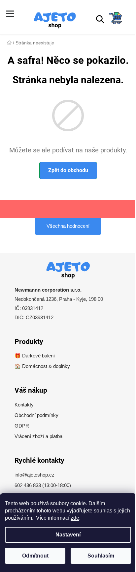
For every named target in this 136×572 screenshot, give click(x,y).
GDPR (22, 426)
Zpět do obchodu (68, 170)
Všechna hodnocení (68, 226)
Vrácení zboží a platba (38, 436)
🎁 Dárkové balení (35, 355)
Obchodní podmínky (36, 415)
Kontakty (24, 404)
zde (75, 518)
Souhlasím (100, 556)
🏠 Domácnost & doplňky (42, 366)
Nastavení (68, 534)
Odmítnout (35, 556)
